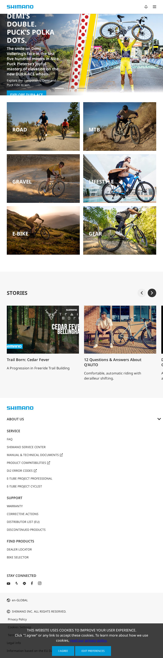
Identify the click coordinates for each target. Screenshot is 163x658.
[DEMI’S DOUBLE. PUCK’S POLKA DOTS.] (59, 88)
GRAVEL (22, 181)
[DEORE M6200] (92, 88)
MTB (94, 129)
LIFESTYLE (101, 181)
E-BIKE (20, 233)
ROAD (19, 129)
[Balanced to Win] (70, 88)
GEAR (95, 233)
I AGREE (63, 651)
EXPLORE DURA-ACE (26, 94)
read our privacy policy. (88, 640)
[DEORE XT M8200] (81, 88)
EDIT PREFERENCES (93, 651)
